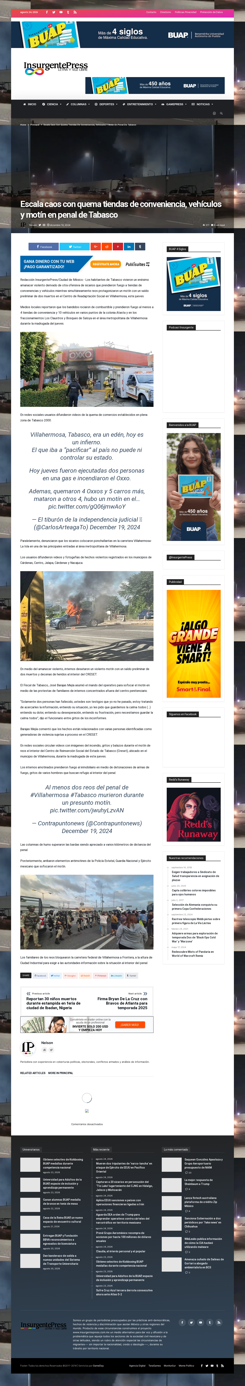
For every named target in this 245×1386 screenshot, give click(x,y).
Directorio (165, 12)
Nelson (33, 225)
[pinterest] (118, 246)
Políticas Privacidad (185, 12)
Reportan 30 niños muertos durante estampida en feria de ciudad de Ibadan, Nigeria (53, 1001)
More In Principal (60, 1073)
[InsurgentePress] (60, 57)
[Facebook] (47, 12)
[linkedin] (129, 246)
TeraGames (155, 1365)
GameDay (98, 1365)
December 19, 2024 (115, 527)
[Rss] (75, 12)
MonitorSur (170, 1365)
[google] (96, 246)
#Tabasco (83, 795)
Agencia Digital (137, 1365)
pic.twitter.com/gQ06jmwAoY (87, 506)
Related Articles (32, 1073)
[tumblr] (140, 246)
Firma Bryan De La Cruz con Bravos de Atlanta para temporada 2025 (122, 1001)
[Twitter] (54, 12)
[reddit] (107, 246)
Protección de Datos (211, 12)
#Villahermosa (49, 795)
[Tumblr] (68, 12)
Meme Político (186, 1365)
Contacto (151, 12)
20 (190, 1172)
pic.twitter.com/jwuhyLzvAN (87, 810)
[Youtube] (61, 12)
